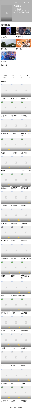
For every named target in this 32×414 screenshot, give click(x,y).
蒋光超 (23, 12)
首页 (11, 407)
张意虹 (25, 11)
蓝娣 (18, 11)
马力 (20, 12)
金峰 (22, 11)
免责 (15, 407)
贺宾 (17, 12)
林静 (27, 12)
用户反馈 (20, 407)
